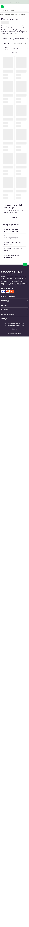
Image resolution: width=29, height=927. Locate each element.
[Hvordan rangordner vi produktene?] (2, 48)
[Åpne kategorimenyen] (26, 6)
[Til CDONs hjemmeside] (2, 6)
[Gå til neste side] (26, 810)
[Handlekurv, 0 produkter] (22, 6)
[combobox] (14, 10)
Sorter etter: (7, 48)
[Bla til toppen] (25, 879)
